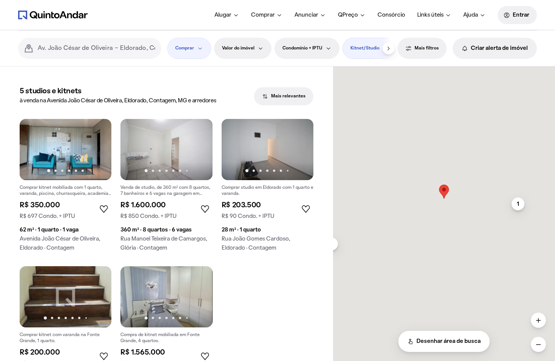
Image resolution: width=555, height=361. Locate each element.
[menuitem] (226, 15)
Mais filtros (427, 48)
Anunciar (306, 15)
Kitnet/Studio (364, 48)
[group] (65, 188)
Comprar (263, 15)
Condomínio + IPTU (302, 48)
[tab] (283, 96)
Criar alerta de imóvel (499, 48)
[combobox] (96, 48)
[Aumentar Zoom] (538, 320)
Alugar (222, 15)
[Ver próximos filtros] (388, 48)
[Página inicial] (53, 14)
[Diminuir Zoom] (538, 344)
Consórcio (391, 15)
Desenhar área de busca (448, 341)
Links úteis (430, 15)
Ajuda (470, 15)
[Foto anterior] (33, 149)
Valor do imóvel (238, 48)
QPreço (348, 15)
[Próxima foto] (97, 149)
